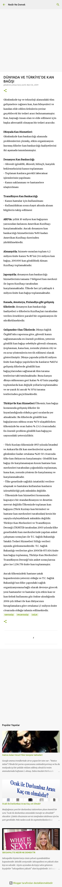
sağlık (34, 615)
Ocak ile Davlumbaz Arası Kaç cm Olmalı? (21, 804)
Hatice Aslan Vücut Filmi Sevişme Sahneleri (22, 755)
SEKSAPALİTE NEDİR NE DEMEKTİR (18, 852)
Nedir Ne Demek (16, 4)
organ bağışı (22, 615)
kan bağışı (9, 615)
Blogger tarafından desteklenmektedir (33, 883)
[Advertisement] (31, 41)
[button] (5, 91)
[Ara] (58, 4)
